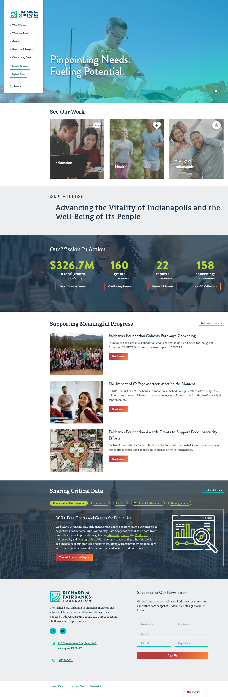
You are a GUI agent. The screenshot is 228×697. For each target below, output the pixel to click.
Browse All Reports (162, 286)
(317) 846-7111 (65, 660)
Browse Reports (19, 66)
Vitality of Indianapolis (148, 503)
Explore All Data (213, 490)
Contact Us (96, 686)
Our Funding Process (119, 286)
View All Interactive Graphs (74, 557)
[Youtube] (63, 631)
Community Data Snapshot (69, 503)
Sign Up (173, 655)
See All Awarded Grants (72, 286)
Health (120, 503)
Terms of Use (77, 686)
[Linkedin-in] (53, 631)
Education (100, 503)
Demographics (179, 503)
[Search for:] (25, 86)
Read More (118, 356)
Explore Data (18, 74)
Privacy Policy (57, 686)
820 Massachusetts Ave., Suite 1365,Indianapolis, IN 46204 (77, 645)
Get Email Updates (211, 323)
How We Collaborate (206, 286)
